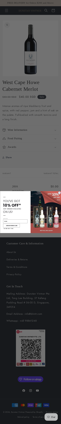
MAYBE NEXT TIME (8, 228)
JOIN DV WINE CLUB (11, 225)
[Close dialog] (59, 192)
